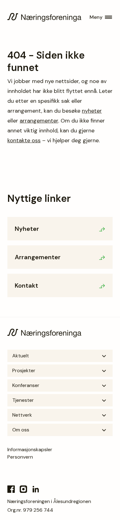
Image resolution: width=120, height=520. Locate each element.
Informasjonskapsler (29, 449)
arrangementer (39, 120)
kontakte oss (24, 140)
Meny (96, 17)
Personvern (20, 457)
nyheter (92, 110)
